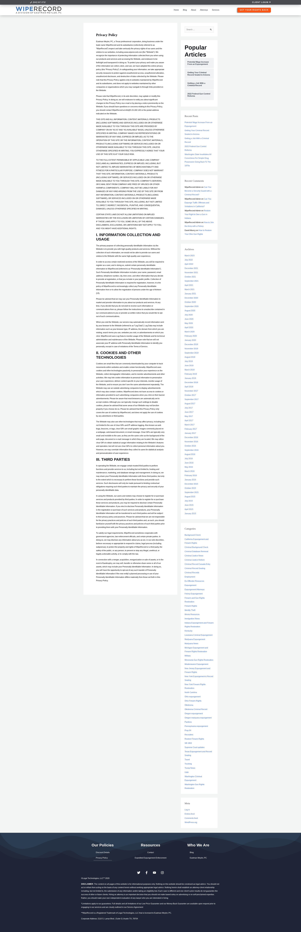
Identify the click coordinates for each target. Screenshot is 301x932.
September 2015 (191, 492)
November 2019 (191, 349)
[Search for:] (199, 30)
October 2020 (190, 302)
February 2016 (191, 475)
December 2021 (191, 268)
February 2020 (191, 336)
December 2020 (191, 298)
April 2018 (189, 387)
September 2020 (191, 306)
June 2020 (189, 319)
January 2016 (190, 480)
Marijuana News (191, 644)
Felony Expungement (193, 594)
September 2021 (191, 281)
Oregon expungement (194, 714)
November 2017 (191, 391)
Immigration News (192, 619)
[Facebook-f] (146, 872)
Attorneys (204, 10)
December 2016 (191, 437)
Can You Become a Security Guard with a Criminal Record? (198, 191)
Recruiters (189, 735)
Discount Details (103, 852)
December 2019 (191, 344)
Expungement (190, 585)
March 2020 (189, 332)
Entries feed (190, 814)
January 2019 (190, 378)
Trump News (190, 768)
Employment (190, 577)
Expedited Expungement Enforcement (150, 858)
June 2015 (189, 505)
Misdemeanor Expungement (196, 664)
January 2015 (190, 514)
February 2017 (191, 429)
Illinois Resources (192, 614)
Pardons (188, 722)
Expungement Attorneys (194, 589)
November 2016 (191, 442)
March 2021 (189, 289)
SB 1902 (188, 743)
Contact (150, 852)
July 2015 (189, 501)
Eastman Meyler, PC (198, 858)
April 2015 (189, 509)
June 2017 (189, 412)
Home (176, 10)
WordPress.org (191, 822)
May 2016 (189, 467)
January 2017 (190, 433)
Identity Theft (190, 610)
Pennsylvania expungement (196, 726)
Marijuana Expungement (195, 639)
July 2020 (189, 315)
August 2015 (190, 497)
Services (215, 10)
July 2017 (189, 408)
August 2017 (190, 404)
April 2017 (189, 420)
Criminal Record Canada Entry (197, 564)
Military (188, 656)
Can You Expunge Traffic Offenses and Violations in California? (198, 202)
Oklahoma (189, 705)
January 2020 (190, 340)
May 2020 (189, 323)
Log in (187, 810)
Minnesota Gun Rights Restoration (199, 660)
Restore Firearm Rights (194, 739)
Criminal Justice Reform (195, 560)
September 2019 (191, 353)
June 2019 (189, 366)
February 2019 (191, 374)
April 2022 (189, 264)
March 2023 (189, 256)
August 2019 (190, 357)
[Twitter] (138, 872)
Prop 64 (188, 730)
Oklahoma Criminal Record (196, 709)
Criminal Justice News (194, 556)
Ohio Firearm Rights (193, 701)
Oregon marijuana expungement (198, 718)
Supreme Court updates (194, 747)
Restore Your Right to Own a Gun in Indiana (197, 214)
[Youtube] (154, 872)
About (193, 10)
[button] (261, 2)
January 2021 (190, 294)
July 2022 (189, 260)
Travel (187, 760)
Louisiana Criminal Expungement (198, 635)
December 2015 (191, 484)
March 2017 (189, 425)
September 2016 (191, 450)
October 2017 (190, 395)
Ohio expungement (192, 697)
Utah (187, 772)
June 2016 (189, 463)
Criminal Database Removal (196, 551)
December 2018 (191, 382)
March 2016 (189, 471)
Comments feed (191, 818)
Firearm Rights (191, 606)
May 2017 (189, 416)
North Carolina (191, 692)
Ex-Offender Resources (194, 581)
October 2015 (190, 488)
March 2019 (189, 370)
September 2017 (191, 399)
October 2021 (190, 277)
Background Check (193, 535)
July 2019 (189, 361)
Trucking (188, 764)
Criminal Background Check (196, 547)
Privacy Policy (102, 858)
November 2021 (191, 273)
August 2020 (190, 311)
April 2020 (189, 327)
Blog (185, 10)
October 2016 (190, 446)
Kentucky (188, 631)
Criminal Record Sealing (195, 568)
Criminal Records (192, 573)
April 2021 (189, 285)
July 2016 (189, 459)
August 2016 (190, 454)
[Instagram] (162, 872)
